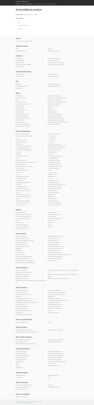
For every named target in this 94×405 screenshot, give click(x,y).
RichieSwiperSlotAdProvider (55, 304)
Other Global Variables (24, 337)
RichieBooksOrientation (54, 124)
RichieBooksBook (52, 112)
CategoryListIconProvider (22, 188)
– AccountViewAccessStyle (23, 200)
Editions (50, 48)
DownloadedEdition (21, 212)
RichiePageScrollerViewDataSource (57, 292)
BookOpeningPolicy (21, 110)
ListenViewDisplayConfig (54, 164)
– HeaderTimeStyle (53, 158)
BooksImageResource (21, 164)
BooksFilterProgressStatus (23, 124)
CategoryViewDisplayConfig (23, 190)
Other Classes (21, 234)
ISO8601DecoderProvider (22, 246)
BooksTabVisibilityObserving (23, 294)
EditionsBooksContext (21, 244)
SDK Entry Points (22, 46)
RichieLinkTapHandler (53, 238)
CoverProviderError (21, 357)
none (19, 22)
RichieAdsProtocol (20, 304)
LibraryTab (50, 154)
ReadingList (51, 108)
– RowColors (19, 172)
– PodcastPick (51, 136)
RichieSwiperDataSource (54, 298)
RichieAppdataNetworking (22, 258)
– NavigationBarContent (54, 162)
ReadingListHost (52, 110)
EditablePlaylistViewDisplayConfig (57, 146)
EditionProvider (52, 216)
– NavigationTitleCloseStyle (55, 166)
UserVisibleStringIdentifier (55, 202)
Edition (17, 220)
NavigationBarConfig (53, 180)
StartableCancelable (53, 312)
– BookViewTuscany (21, 178)
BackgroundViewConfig (22, 134)
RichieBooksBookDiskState (55, 114)
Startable (50, 310)
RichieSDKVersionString (22, 278)
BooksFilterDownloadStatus (23, 118)
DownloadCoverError (21, 359)
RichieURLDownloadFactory (55, 256)
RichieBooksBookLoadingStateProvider (58, 122)
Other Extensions (22, 373)
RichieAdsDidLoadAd (21, 341)
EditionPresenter (52, 212)
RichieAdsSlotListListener (22, 306)
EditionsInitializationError (22, 228)
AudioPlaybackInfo (21, 98)
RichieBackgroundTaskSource (24, 310)
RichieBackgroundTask (22, 308)
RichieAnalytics (20, 66)
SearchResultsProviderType (55, 357)
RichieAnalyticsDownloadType (56, 64)
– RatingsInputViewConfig (22, 176)
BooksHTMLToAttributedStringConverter (26, 162)
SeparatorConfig (52, 190)
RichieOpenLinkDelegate (54, 290)
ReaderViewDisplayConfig (55, 186)
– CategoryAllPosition (21, 186)
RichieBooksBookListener (54, 116)
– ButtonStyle (19, 144)
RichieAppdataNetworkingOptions (25, 260)
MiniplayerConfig (52, 174)
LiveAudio (50, 385)
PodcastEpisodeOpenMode (55, 351)
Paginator (50, 226)
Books (18, 93)
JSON (17, 363)
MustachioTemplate (53, 375)
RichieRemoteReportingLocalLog (56, 246)
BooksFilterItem (20, 120)
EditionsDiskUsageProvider (55, 218)
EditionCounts (19, 222)
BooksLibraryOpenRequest (23, 355)
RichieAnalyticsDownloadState (56, 62)
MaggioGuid (19, 248)
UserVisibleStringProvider (54, 204)
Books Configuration (23, 131)
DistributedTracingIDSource (23, 387)
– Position (50, 178)
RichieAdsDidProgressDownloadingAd (26, 343)
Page (49, 224)
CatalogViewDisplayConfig (23, 182)
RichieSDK (18, 3)
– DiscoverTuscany (21, 204)
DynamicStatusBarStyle (54, 144)
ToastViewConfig (52, 198)
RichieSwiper (51, 296)
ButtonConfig (19, 180)
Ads (17, 81)
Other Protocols (21, 287)
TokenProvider (19, 76)
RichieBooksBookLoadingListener (56, 118)
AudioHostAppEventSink (22, 290)
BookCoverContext (21, 102)
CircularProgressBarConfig (23, 194)
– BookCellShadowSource (22, 202)
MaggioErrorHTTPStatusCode (24, 272)
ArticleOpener (19, 96)
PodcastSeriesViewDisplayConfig (56, 184)
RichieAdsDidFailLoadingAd (23, 339)
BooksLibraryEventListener (55, 100)
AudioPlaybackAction (21, 353)
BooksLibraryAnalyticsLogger (23, 64)
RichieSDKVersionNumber (22, 276)
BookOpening (19, 108)
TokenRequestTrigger (53, 76)
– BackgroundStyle (21, 140)
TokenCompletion (20, 74)
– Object (18, 365)
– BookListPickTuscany (54, 134)
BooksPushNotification (22, 242)
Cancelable (19, 296)
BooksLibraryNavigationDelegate (56, 102)
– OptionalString (52, 363)
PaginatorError (20, 367)
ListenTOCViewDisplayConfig (55, 156)
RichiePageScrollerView (54, 242)
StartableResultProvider (54, 387)
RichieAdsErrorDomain (54, 84)
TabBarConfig (51, 196)
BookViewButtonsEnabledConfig (24, 385)
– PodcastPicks (52, 138)
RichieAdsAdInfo (20, 252)
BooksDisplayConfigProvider (23, 148)
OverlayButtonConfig (53, 182)
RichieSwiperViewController (55, 252)
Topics (18, 38)
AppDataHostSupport (21, 236)
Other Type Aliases (23, 394)
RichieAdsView (19, 88)
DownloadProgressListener (23, 218)
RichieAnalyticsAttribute (54, 58)
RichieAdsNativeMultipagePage (24, 256)
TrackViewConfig (52, 200)
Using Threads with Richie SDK (24, 41)
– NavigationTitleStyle (53, 168)
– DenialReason (20, 112)
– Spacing (18, 152)
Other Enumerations (27, 3)
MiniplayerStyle (52, 176)
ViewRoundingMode (53, 365)
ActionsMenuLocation (21, 351)
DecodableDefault (20, 375)
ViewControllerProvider (22, 397)
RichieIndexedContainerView (55, 236)
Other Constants (22, 268)
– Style (17, 158)
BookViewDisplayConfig (22, 170)
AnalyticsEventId (20, 60)
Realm (30, 402)
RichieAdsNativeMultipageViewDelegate (26, 302)
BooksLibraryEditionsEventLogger (25, 240)
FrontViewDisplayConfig (54, 150)
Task (49, 377)
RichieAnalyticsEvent (53, 60)
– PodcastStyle (52, 140)
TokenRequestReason (53, 74)
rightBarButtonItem (23, 25)
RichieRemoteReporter (54, 244)
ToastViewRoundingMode (54, 359)
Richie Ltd (21, 401)
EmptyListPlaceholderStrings (55, 148)
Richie (17, 48)
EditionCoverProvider (21, 224)
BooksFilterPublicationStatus (23, 126)
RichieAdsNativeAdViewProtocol (24, 300)
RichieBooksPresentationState (56, 353)
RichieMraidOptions (53, 240)
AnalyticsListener (20, 62)
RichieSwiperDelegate (53, 302)
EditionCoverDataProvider (23, 226)
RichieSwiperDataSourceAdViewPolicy (58, 300)
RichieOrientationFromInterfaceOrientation (27, 332)
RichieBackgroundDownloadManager (25, 262)
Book (17, 100)
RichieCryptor (19, 312)
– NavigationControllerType (23, 146)
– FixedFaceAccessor (21, 156)
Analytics (19, 56)
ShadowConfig (52, 194)
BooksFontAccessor (21, 160)
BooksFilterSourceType (54, 96)
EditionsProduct (52, 220)
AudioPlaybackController (22, 238)
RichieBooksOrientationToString (24, 330)
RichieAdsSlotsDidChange (54, 341)
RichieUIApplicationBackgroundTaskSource (59, 254)
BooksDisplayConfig (21, 142)
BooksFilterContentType (22, 116)
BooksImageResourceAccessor (24, 166)
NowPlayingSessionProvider (23, 298)
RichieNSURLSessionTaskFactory (24, 314)
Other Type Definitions (24, 319)
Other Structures (22, 382)
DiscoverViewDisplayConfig (23, 196)
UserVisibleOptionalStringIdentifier (57, 361)
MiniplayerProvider (53, 106)
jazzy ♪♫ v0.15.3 (24, 402)
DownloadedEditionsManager (23, 214)
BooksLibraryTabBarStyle (54, 104)
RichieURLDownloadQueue (55, 258)
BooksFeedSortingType (22, 114)
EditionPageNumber (21, 389)
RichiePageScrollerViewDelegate (56, 294)
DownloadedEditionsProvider (23, 216)
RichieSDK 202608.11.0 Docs (22, 1)
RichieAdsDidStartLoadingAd (55, 339)
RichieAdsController (21, 51)
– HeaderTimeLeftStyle (54, 160)
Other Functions (21, 327)
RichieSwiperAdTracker (54, 250)
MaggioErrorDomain (21, 270)
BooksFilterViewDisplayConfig (24, 150)
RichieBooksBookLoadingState (56, 120)
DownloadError (20, 361)
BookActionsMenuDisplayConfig (24, 136)
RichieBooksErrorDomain (22, 274)
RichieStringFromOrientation (55, 330)
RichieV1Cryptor (52, 260)
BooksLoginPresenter (21, 292)
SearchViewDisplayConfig (54, 188)
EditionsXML (19, 377)
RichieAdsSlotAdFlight (21, 86)
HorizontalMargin (52, 152)
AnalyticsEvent (19, 58)
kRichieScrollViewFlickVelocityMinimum (58, 278)
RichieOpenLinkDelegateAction (56, 355)
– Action (18, 138)
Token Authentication (23, 72)
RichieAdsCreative (20, 254)
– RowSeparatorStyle (53, 192)
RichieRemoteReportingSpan (55, 248)
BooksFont (18, 154)
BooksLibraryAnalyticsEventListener (57, 98)
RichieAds (18, 84)
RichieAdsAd (19, 250)
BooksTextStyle (20, 168)
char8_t (50, 322)
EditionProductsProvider (54, 214)
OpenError (50, 222)
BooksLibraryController (54, 51)
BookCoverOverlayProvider (23, 104)
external (21, 28)
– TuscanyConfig (52, 172)
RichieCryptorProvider (21, 322)
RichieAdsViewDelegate (54, 86)
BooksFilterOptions (21, 122)
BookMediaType (20, 106)
